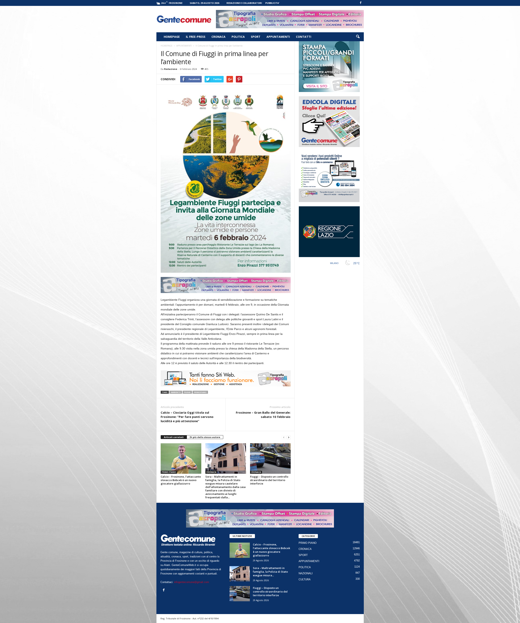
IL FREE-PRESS (195, 37)
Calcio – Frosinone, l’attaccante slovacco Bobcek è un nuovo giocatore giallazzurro (181, 480)
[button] (357, 36)
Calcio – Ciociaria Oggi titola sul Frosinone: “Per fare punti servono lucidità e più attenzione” (187, 416)
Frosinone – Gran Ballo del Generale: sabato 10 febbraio (263, 414)
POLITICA (238, 37)
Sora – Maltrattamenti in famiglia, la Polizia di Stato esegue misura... (270, 571)
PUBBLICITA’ (272, 2)
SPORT (255, 37)
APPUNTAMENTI (278, 37)
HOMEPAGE (172, 37)
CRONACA (218, 37)
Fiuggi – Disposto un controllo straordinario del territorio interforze (269, 480)
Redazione (170, 68)
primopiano (200, 392)
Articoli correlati (174, 437)
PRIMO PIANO (169, 472)
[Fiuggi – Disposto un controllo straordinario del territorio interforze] (270, 458)
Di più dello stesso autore (205, 437)
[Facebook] (360, 3)
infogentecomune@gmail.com (191, 582)
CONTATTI (303, 37)
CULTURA (305, 579)
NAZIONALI (306, 573)
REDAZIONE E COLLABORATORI (244, 2)
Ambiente (176, 392)
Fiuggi (187, 392)
